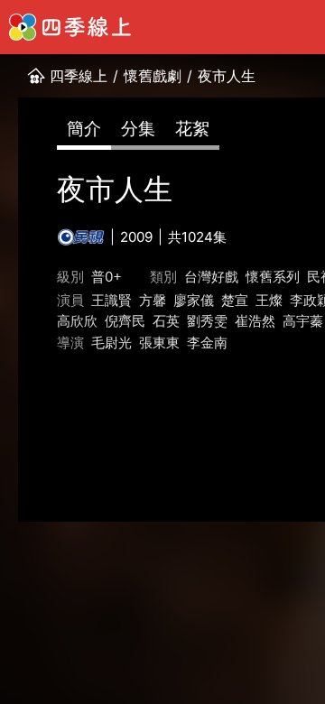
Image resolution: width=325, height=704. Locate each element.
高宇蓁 (303, 320)
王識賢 (111, 300)
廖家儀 (193, 300)
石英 (166, 320)
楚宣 (234, 300)
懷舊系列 (273, 276)
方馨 (152, 300)
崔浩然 (255, 320)
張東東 (159, 342)
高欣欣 (77, 320)
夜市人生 (226, 76)
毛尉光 (111, 342)
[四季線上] (70, 27)
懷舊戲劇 (152, 76)
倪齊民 (125, 320)
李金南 (207, 342)
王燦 (269, 300)
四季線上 (78, 76)
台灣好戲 (211, 276)
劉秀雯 (207, 320)
